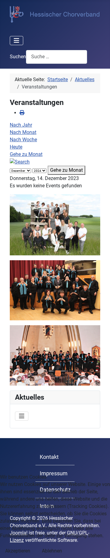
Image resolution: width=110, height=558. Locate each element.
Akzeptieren (17, 551)
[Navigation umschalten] (16, 40)
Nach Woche (23, 139)
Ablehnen (52, 551)
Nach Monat (23, 132)
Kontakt (49, 457)
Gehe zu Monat (26, 154)
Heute (16, 147)
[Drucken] (22, 113)
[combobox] (56, 57)
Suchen (18, 56)
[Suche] (20, 161)
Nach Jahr (21, 125)
